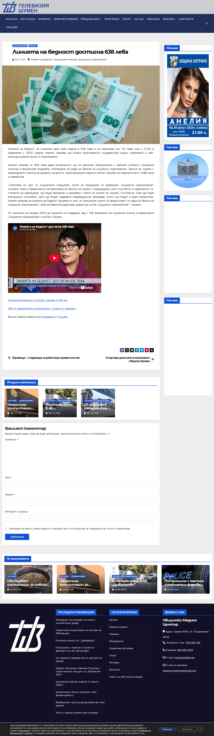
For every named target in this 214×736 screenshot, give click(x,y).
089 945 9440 (185, 650)
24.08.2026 (15, 589)
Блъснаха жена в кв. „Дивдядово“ (129, 583)
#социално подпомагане (92, 59)
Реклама (153, 19)
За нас (139, 19)
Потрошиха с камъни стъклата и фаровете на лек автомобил (185, 584)
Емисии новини (66, 19)
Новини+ (44, 19)
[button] (207, 23)
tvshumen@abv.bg (184, 657)
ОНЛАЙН (12, 27)
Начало (11, 19)
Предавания (90, 19)
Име (8, 477)
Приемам (167, 729)
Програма (112, 19)
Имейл (10, 494)
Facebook (48, 316)
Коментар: (12, 439)
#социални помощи (65, 59)
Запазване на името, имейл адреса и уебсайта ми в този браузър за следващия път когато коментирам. (69, 528)
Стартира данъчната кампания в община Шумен (128, 359)
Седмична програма (121, 648)
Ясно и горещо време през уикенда (77, 712)
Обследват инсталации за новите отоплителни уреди (28, 584)
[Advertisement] (188, 247)
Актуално (27, 19)
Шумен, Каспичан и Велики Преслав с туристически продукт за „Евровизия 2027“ (78, 671)
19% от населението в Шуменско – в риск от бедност (42, 308)
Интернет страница (16, 511)
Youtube (62, 316)
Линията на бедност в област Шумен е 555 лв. (38, 300)
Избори (169, 19)
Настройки (187, 729)
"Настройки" (24, 730)
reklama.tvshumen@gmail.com (179, 670)
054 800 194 (193, 642)
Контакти (186, 19)
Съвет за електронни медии (126, 676)
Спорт (126, 19)
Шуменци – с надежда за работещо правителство (46, 357)
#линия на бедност (42, 59)
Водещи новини (20, 46)
